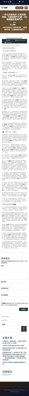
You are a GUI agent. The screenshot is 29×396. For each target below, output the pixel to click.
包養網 (13, 56)
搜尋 (3, 324)
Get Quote (19, 8)
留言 (2, 266)
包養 (7, 55)
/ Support (13, 3)
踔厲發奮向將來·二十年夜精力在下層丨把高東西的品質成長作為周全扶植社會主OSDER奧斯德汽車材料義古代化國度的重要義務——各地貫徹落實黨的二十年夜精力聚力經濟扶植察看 (14, 356)
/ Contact (18, 3)
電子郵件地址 (5, 288)
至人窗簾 (4, 8)
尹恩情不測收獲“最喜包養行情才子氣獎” (13, 345)
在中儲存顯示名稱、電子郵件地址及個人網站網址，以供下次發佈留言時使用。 (14, 304)
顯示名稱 (4, 281)
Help (10, 3)
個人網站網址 (4, 295)
